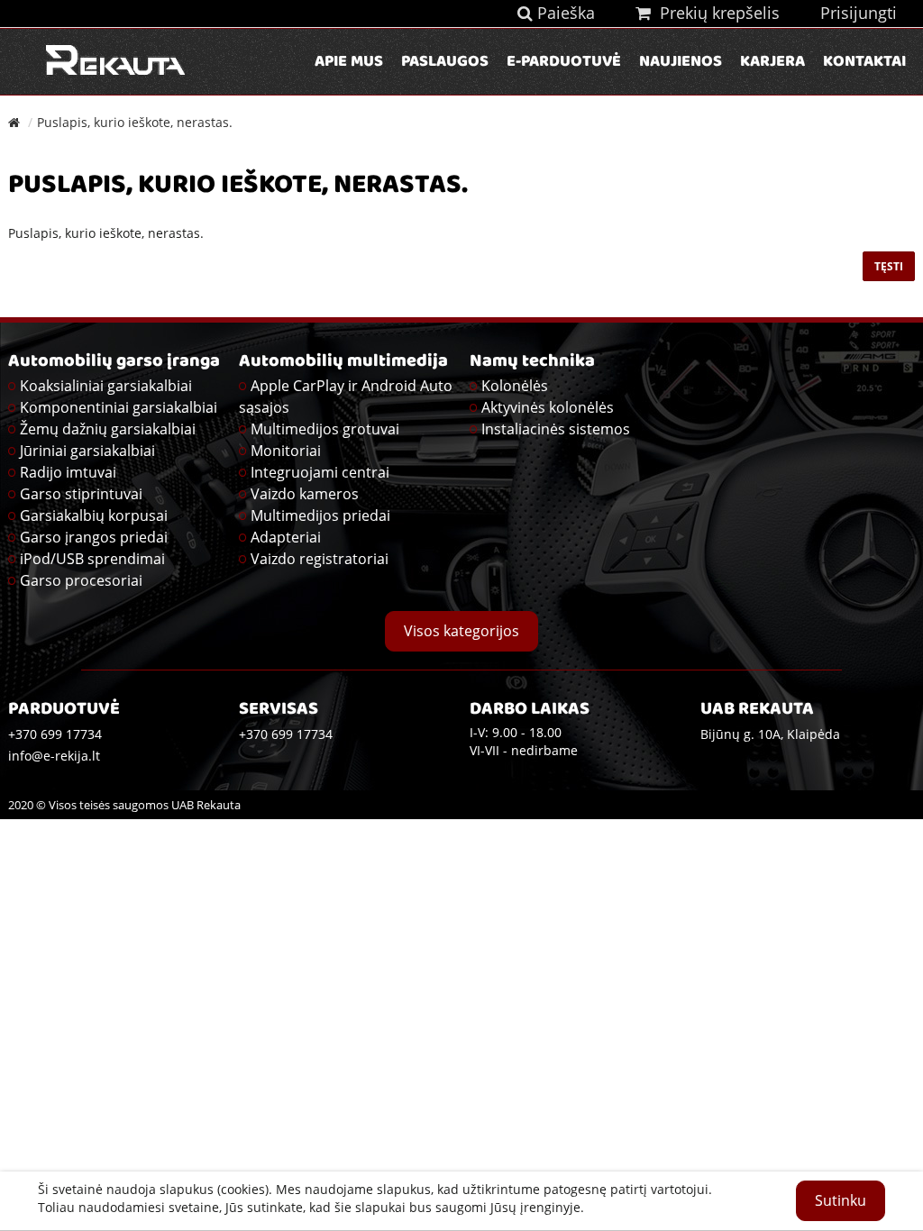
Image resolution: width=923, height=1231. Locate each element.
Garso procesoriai (81, 580)
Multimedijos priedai (320, 515)
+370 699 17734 (286, 734)
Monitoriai (286, 450)
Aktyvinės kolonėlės (547, 407)
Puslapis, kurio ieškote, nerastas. (135, 122)
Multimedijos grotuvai (325, 429)
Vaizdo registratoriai (319, 559)
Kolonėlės (514, 386)
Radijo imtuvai (68, 472)
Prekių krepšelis (715, 12)
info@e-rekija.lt (54, 755)
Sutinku (840, 1200)
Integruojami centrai (320, 472)
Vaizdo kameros (305, 494)
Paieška (564, 12)
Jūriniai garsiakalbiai (87, 450)
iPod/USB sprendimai (92, 559)
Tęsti (888, 266)
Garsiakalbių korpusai (94, 515)
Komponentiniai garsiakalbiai (118, 407)
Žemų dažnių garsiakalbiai (108, 429)
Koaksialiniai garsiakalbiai (106, 386)
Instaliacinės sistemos (555, 429)
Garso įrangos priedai (94, 537)
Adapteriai (286, 537)
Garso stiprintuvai (81, 494)
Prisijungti (858, 12)
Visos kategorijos (461, 631)
